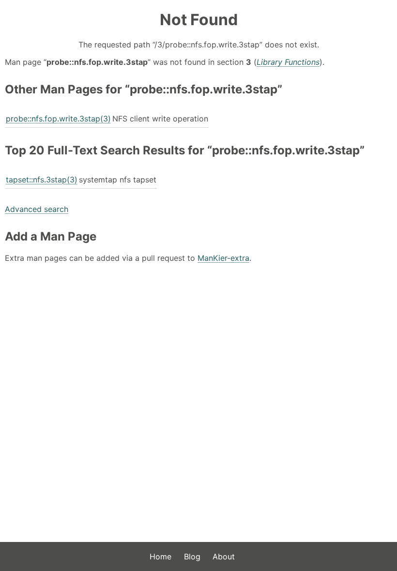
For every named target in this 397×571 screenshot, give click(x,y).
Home (160, 556)
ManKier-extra (223, 258)
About (224, 556)
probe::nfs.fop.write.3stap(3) (58, 118)
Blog (192, 556)
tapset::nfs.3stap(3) (41, 179)
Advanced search (36, 209)
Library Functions (288, 62)
